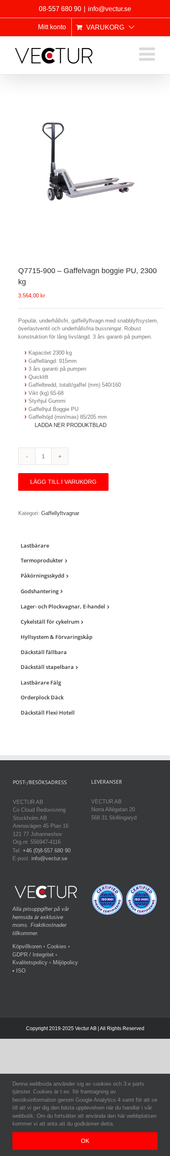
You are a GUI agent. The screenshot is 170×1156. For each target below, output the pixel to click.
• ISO (19, 971)
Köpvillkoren (27, 946)
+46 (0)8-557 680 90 (47, 850)
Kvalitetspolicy (29, 962)
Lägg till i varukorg (63, 481)
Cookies (56, 946)
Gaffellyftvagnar (60, 513)
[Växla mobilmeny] (148, 54)
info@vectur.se (109, 8)
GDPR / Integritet (33, 955)
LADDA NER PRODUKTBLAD (70, 425)
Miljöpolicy (65, 962)
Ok (85, 1140)
